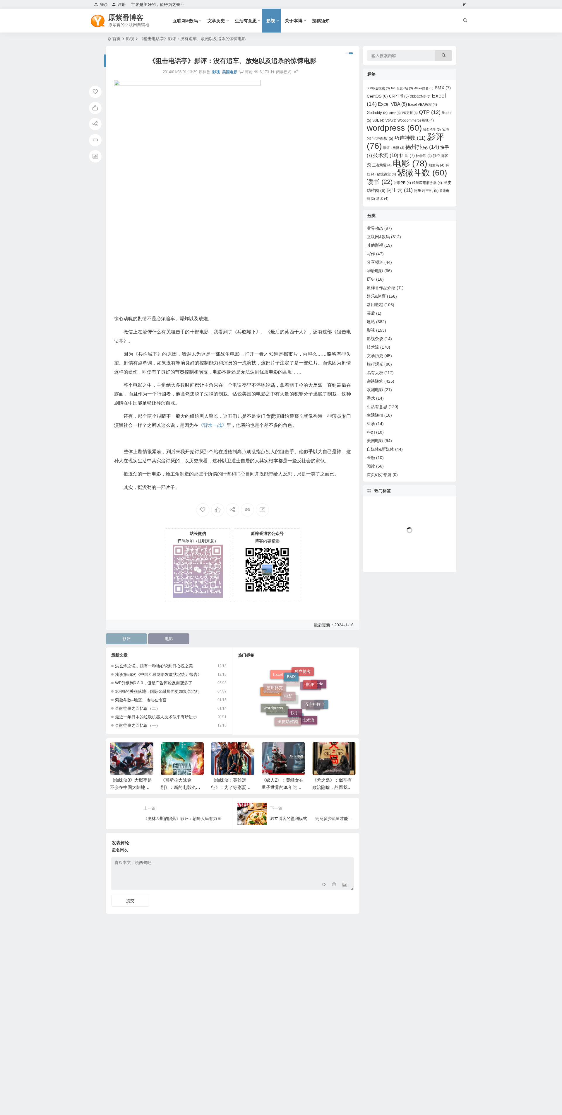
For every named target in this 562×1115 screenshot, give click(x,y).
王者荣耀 (382, 165)
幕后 (371, 313)
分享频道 (375, 262)
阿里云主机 (426, 190)
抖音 (321, 701)
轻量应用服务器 (427, 183)
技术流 (308, 711)
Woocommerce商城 (415, 120)
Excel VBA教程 (422, 105)
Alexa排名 (424, 88)
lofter (395, 113)
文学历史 (216, 20)
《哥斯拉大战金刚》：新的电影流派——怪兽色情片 (180, 787)
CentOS (310, 703)
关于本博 (293, 20)
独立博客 (302, 680)
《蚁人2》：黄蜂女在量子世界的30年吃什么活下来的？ (283, 787)
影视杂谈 (375, 338)
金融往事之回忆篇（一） (137, 725)
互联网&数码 (185, 20)
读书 (313, 716)
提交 (130, 900)
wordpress (273, 698)
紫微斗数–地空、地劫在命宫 (141, 700)
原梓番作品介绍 (381, 287)
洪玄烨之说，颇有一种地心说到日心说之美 (154, 666)
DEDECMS (420, 96)
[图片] (344, 885)
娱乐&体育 (376, 296)
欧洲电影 (375, 389)
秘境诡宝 (386, 174)
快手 (295, 692)
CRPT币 (399, 96)
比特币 (424, 156)
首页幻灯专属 (379, 474)
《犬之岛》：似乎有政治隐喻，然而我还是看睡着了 (332, 787)
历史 (371, 279)
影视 (270, 20)
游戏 (371, 398)
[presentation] (321, 752)
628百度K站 (402, 88)
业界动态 (375, 228)
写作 (371, 253)
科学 (371, 423)
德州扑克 (274, 681)
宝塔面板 (382, 138)
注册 (122, 4)
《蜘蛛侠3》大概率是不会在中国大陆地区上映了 (131, 787)
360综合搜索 (378, 88)
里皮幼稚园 (287, 710)
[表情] (334, 885)
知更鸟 (436, 165)
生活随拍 (375, 415)
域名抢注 (432, 129)
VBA (390, 120)
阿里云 (289, 717)
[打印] (272, 72)
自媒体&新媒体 (380, 449)
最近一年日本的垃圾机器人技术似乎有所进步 (156, 717)
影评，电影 (393, 147)
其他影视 (375, 245)
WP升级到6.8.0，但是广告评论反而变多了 (153, 683)
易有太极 (375, 372)
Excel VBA (392, 104)
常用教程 (375, 304)
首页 (116, 38)
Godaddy (377, 112)
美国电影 (229, 72)
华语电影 (375, 270)
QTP (296, 723)
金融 (371, 457)
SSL (378, 120)
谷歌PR (402, 183)
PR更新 (410, 113)
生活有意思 (246, 20)
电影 (169, 638)
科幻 (371, 432)
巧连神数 (312, 687)
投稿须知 (321, 20)
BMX (291, 671)
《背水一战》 (212, 425)
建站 (371, 321)
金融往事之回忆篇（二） (137, 708)
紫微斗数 (277, 715)
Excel (292, 702)
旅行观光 (375, 364)
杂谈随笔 (375, 381)
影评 (126, 638)
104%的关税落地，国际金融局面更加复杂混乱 (157, 691)
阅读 (371, 466)
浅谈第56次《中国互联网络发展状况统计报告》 (158, 674)
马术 (382, 199)
